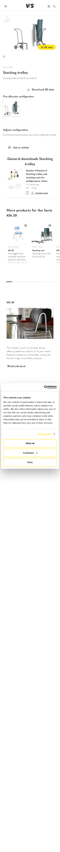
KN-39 (11, 250)
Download (41, 193)
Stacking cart (38, 250)
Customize (28, 452)
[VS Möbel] (30, 6)
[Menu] (5, 7)
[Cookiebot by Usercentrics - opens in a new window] (44, 387)
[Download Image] (4, 56)
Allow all (30, 443)
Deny (30, 462)
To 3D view (47, 47)
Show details (44, 434)
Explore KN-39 (18, 366)
